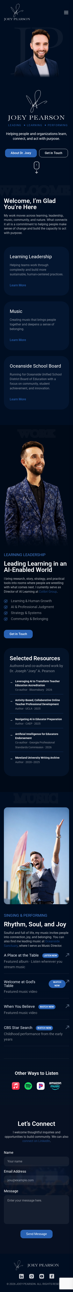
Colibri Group (48, 591)
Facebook (51, 1276)
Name (8, 1152)
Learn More (18, 285)
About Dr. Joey (21, 153)
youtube (41, 1276)
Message (11, 1191)
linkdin (21, 1276)
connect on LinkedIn (36, 1141)
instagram (31, 1276)
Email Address (15, 1171)
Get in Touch (53, 153)
